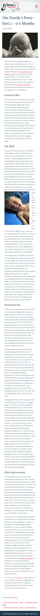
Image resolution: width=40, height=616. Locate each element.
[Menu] (36, 6)
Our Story (13, 597)
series (20, 61)
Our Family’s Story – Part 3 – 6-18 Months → (21, 607)
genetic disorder (24, 85)
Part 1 (6, 66)
